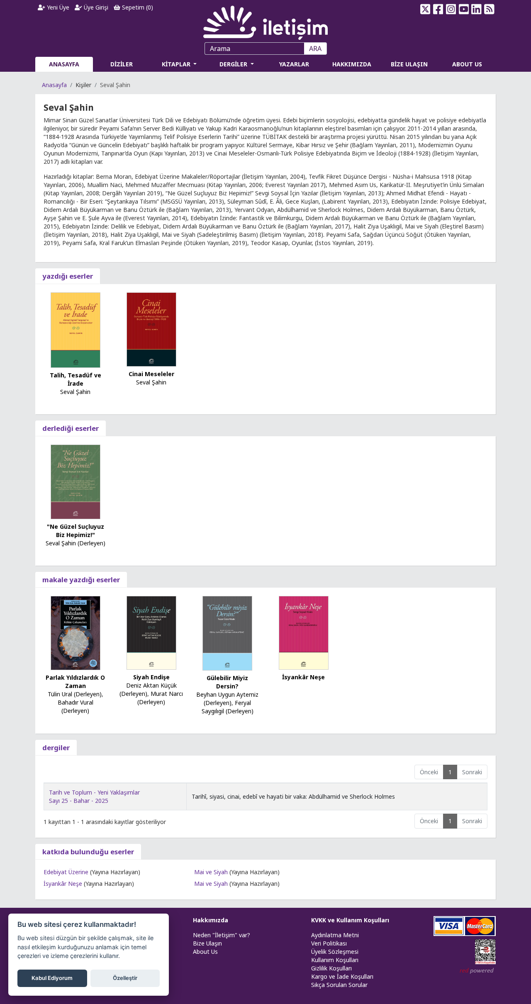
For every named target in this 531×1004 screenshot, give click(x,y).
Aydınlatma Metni (335, 935)
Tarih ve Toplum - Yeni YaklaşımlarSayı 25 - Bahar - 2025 (94, 796)
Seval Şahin (75, 392)
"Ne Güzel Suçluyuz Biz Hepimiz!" (75, 531)
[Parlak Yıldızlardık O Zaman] (75, 632)
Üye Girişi (95, 7)
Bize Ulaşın (207, 943)
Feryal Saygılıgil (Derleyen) (227, 707)
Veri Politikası (329, 943)
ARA (315, 48)
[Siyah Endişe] (151, 632)
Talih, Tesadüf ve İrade (75, 379)
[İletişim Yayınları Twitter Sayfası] (425, 9)
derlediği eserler (70, 428)
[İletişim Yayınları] (265, 20)
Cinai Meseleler (151, 374)
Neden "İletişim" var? (221, 935)
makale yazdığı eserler (81, 579)
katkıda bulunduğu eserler (88, 851)
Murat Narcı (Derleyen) (160, 698)
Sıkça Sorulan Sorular (339, 985)
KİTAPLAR (177, 64)
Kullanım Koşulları (334, 960)
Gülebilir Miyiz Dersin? (227, 682)
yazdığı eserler (67, 276)
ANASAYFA (64, 64)
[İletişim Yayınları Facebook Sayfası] (438, 9)
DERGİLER (234, 64)
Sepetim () (136, 7)
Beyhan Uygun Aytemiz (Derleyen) (227, 698)
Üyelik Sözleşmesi (334, 951)
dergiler (56, 747)
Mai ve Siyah (211, 872)
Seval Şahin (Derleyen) (75, 543)
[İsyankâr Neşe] (304, 632)
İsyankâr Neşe (303, 677)
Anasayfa (54, 85)
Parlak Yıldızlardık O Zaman (75, 681)
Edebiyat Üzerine (66, 872)
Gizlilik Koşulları (331, 968)
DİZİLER (121, 64)
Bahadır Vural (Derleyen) (75, 706)
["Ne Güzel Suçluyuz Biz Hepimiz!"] (75, 481)
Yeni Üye (57, 7)
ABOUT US (467, 64)
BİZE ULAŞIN (409, 64)
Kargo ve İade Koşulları (342, 976)
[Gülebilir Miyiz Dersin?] (227, 633)
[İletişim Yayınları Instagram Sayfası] (451, 9)
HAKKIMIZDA (351, 64)
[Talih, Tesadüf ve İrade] (75, 329)
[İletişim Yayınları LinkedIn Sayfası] (476, 9)
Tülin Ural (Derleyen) (75, 694)
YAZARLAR (294, 64)
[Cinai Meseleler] (151, 329)
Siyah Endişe (151, 677)
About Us (205, 951)
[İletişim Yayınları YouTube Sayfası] (463, 9)
